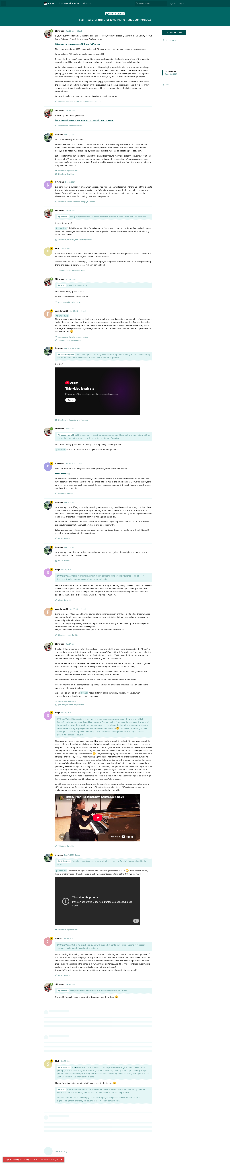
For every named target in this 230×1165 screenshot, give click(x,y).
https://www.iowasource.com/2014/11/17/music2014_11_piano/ (84, 120)
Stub (63, 285)
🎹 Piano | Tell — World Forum (61, 3)
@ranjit (84, 693)
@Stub (75, 1067)
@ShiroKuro (61, 870)
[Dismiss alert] (61, 1159)
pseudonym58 (67, 354)
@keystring (61, 228)
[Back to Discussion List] (3, 3)
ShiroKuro (63, 316)
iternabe (65, 216)
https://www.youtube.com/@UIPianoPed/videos (77, 44)
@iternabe (60, 449)
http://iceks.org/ (62, 473)
